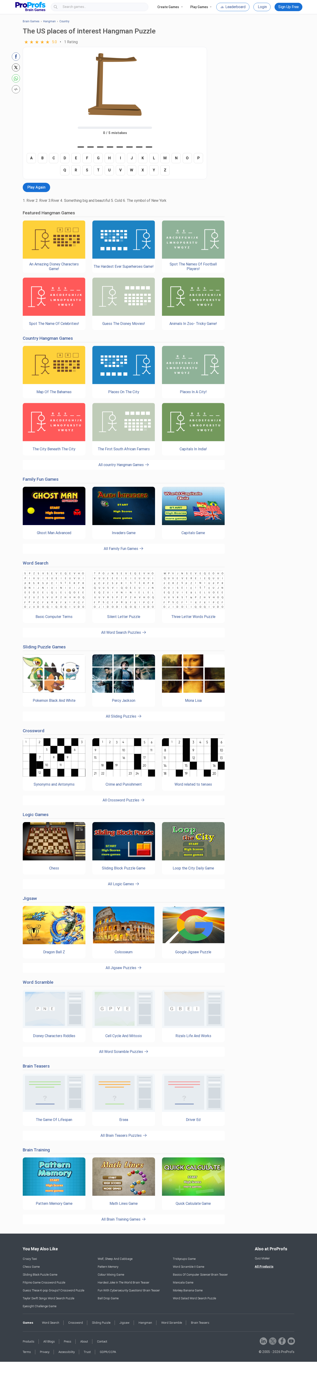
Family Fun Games (40, 479)
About (84, 1341)
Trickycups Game (184, 1259)
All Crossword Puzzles (121, 800)
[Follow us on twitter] (272, 1340)
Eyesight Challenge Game (39, 1306)
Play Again (36, 187)
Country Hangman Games (48, 338)
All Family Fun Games (121, 548)
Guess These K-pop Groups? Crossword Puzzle (53, 1290)
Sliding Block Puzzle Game (40, 1274)
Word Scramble (38, 982)
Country (64, 21)
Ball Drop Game (108, 1298)
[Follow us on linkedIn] (263, 1340)
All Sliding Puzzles (121, 716)
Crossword (33, 730)
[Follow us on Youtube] (291, 1340)
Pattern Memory (108, 1266)
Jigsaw (30, 898)
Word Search (35, 563)
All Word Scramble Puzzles (121, 1051)
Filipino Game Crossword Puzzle (44, 1282)
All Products (264, 1266)
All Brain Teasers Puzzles (121, 1135)
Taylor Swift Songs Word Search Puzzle (48, 1298)
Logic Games (36, 814)
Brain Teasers (36, 1066)
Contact (102, 1341)
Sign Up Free (288, 7)
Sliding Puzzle (101, 1322)
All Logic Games (121, 884)
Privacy (44, 1352)
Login (262, 7)
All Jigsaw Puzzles (121, 968)
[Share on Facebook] (16, 56)
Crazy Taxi (30, 1259)
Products (28, 1341)
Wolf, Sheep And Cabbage (115, 1259)
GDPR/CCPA (108, 1352)
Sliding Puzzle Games (44, 647)
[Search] (140, 7)
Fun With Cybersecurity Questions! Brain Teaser (129, 1290)
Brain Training (36, 1150)
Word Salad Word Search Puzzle (194, 1298)
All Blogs (49, 1341)
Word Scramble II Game (188, 1266)
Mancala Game (183, 1282)
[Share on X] (16, 67)
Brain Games (31, 21)
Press (67, 1341)
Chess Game (31, 1266)
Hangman (49, 21)
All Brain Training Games (121, 1219)
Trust (87, 1352)
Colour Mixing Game (111, 1274)
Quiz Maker (262, 1258)
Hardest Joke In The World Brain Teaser (123, 1282)
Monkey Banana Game (188, 1290)
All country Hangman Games (121, 465)
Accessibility (66, 1352)
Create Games (168, 7)
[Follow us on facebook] (281, 1340)
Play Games (199, 7)
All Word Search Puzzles (121, 632)
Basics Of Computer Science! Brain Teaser (200, 1274)
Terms (27, 1352)
